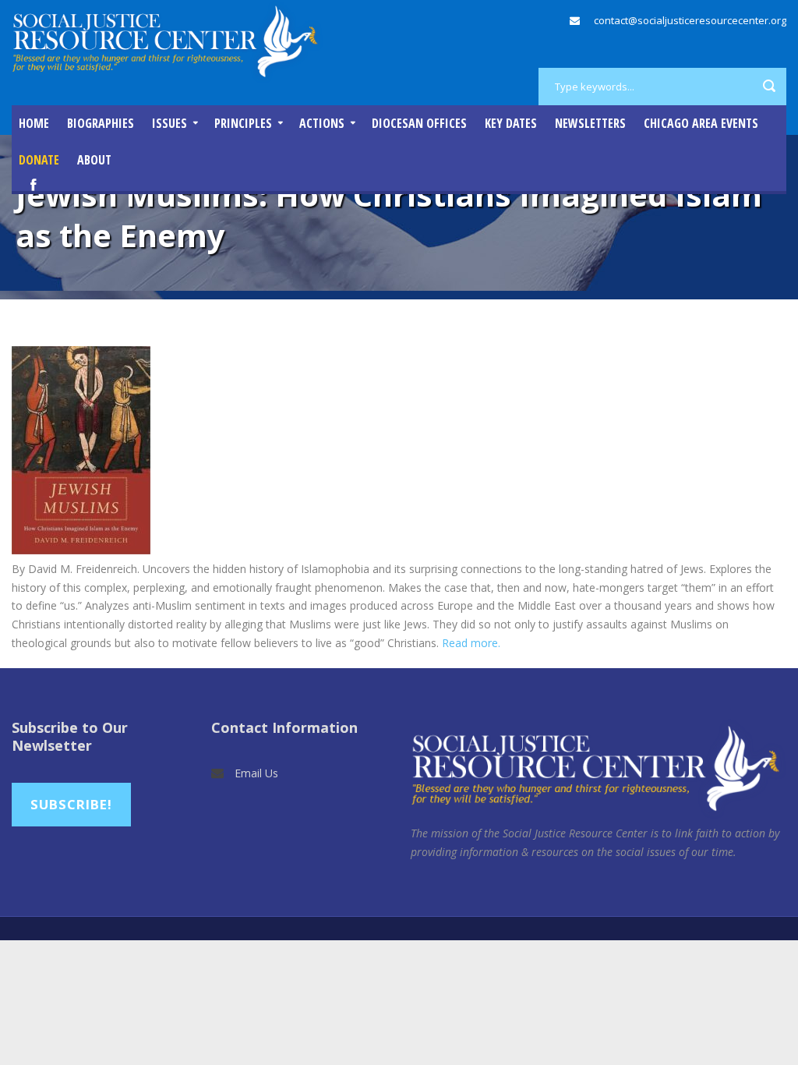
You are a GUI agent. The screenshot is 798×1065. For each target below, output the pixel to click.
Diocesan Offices (419, 123)
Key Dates (511, 123)
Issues (169, 123)
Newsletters (590, 123)
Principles (243, 123)
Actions (321, 123)
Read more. (471, 642)
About (94, 159)
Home (34, 123)
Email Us (256, 773)
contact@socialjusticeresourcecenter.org (690, 20)
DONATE (39, 159)
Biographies (100, 123)
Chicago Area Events (701, 123)
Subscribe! (71, 804)
